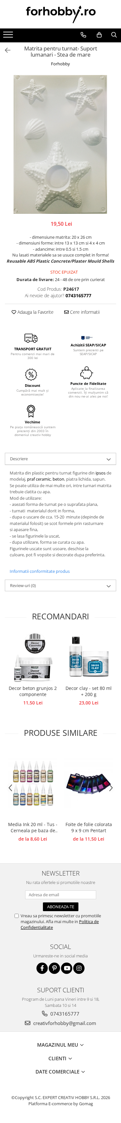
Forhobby (60, 64)
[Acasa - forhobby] (61, 14)
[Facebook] (42, 968)
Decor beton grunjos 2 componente (33, 691)
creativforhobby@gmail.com (64, 1023)
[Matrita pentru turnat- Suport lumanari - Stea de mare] (60, 144)
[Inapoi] (5, 50)
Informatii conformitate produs (40, 571)
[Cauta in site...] (114, 34)
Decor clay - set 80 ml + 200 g (89, 691)
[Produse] (9, 36)
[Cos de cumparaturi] (99, 34)
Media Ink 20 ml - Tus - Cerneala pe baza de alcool (32, 827)
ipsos (101, 473)
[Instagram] (79, 968)
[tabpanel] (60, 144)
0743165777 (64, 1013)
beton (58, 479)
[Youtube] (66, 968)
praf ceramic (39, 479)
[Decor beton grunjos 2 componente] (32, 657)
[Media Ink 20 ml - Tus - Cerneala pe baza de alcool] (32, 783)
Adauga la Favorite (35, 312)
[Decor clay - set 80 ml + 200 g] (88, 657)
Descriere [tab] (19, 459)
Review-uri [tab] (23, 585)
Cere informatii (84, 312)
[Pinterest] (54, 968)
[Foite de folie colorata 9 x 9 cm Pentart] (88, 783)
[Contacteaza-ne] (83, 34)
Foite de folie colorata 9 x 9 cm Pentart (89, 827)
